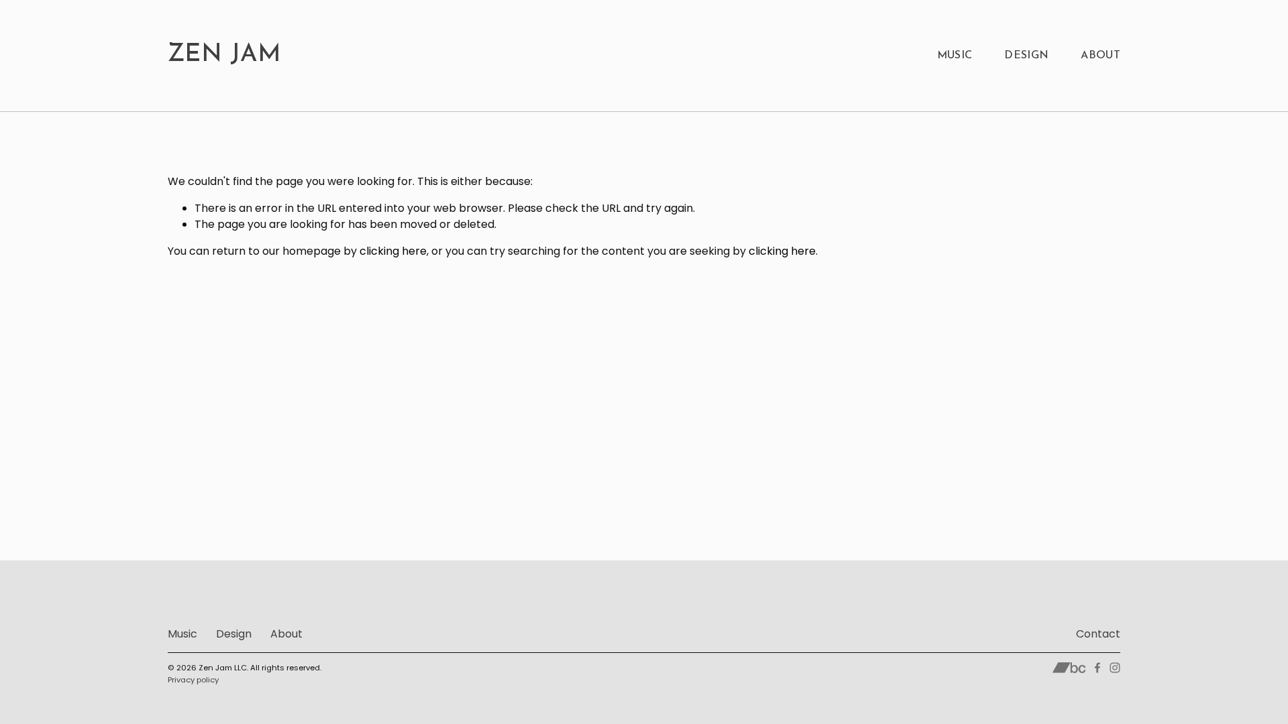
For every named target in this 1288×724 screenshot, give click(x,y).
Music (955, 55)
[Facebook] (1097, 667)
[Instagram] (1115, 667)
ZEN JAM (225, 55)
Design (1026, 55)
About (1100, 55)
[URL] (1069, 667)
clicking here (393, 251)
